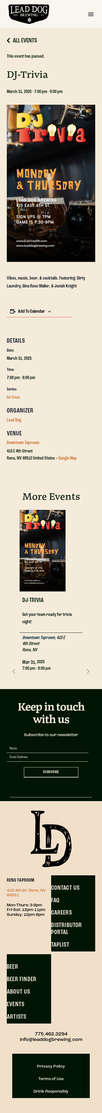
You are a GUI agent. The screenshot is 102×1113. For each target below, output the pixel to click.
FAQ (55, 900)
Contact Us (65, 888)
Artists (16, 1017)
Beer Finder (21, 979)
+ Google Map (66, 458)
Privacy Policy (51, 1067)
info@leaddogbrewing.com (51, 1039)
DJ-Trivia (13, 397)
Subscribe (51, 772)
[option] (51, 593)
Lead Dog (14, 420)
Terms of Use (51, 1079)
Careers (61, 913)
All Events (25, 41)
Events (15, 1004)
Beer (12, 967)
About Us (18, 992)
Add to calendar (31, 311)
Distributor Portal (66, 929)
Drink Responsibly (51, 1092)
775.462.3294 (51, 1034)
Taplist (60, 945)
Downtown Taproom (23, 443)
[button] (90, 14)
